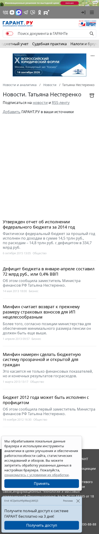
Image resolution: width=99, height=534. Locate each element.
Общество (40, 253)
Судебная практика (49, 43)
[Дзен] (12, 12)
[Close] (78, 500)
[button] (83, 12)
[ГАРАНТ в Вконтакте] (5, 12)
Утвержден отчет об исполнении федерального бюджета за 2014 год (39, 224)
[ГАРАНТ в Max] (19, 12)
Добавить (11, 111)
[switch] (9, 33)
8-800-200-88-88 (83, 524)
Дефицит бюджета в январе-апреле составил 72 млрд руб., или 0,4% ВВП (48, 271)
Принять (42, 483)
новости (40, 102)
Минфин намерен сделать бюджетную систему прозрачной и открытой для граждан (42, 359)
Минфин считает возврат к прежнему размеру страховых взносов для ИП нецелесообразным (41, 312)
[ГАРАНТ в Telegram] (26, 12)
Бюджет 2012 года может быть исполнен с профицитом (46, 400)
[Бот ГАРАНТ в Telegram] (32, 12)
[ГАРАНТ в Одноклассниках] (39, 12)
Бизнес (33, 291)
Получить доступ (41, 525)
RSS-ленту (61, 102)
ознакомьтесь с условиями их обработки (36, 475)
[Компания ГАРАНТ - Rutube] (46, 12)
